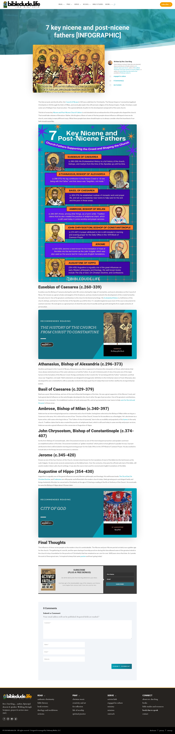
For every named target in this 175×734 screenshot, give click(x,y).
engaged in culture (120, 76)
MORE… (108, 4)
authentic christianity (46, 699)
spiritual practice (79, 714)
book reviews (43, 706)
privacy (161, 731)
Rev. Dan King (127, 62)
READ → (41, 696)
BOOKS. (86, 4)
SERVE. (76, 4)
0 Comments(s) (119, 81)
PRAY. (68, 4)
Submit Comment (122, 666)
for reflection (78, 706)
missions (111, 710)
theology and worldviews (48, 710)
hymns (125, 419)
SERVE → (112, 696)
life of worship (78, 710)
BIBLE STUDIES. (98, 4)
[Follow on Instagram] (8, 718)
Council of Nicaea (72, 102)
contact (145, 714)
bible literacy (43, 703)
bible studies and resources (153, 706)
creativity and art (79, 703)
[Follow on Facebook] (4, 718)
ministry (111, 706)
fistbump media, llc (126, 73)
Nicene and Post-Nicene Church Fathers (67, 112)
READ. (61, 4)
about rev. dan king (150, 699)
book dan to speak (150, 710)
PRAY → (76, 696)
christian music (78, 699)
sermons (41, 714)
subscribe (165, 4)
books (144, 703)
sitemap (169, 731)
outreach (111, 714)
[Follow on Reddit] (15, 718)
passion (83, 556)
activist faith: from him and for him (128, 71)
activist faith (112, 699)
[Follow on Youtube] (11, 718)
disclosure (153, 731)
